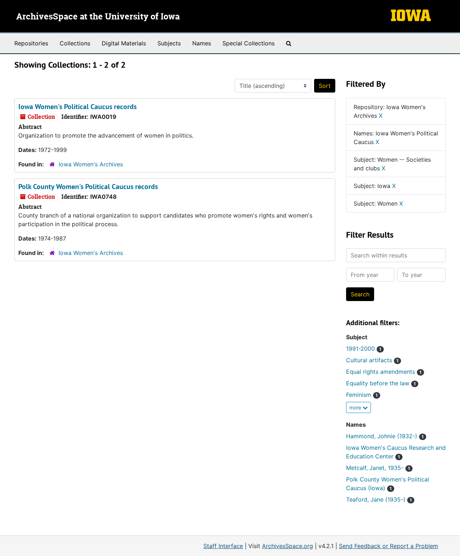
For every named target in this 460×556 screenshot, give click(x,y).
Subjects (169, 43)
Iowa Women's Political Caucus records (77, 106)
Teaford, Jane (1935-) (379, 499)
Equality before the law (381, 383)
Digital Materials (124, 43)
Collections (75, 43)
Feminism (362, 394)
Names (201, 43)
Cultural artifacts (372, 360)
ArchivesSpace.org (287, 546)
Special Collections (248, 43)
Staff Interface (223, 546)
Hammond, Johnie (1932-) (385, 436)
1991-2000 (363, 348)
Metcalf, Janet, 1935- (378, 467)
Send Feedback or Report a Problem (388, 546)
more (356, 407)
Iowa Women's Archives (91, 164)
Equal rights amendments (384, 371)
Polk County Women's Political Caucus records (88, 186)
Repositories (31, 43)
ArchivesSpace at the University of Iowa (98, 17)
